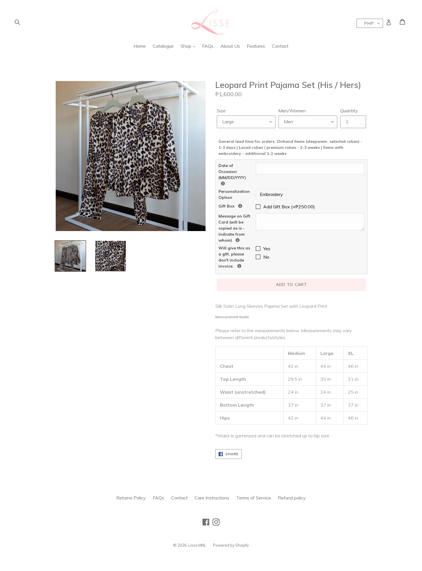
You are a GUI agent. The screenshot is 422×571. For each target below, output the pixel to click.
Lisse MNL (197, 545)
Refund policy (292, 498)
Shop (186, 46)
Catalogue (163, 46)
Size (221, 111)
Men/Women (292, 111)
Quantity (349, 111)
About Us (230, 46)
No (266, 257)
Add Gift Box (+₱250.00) (289, 206)
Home (139, 46)
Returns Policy (131, 498)
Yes (266, 248)
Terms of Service (253, 498)
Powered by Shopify (231, 545)
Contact (280, 46)
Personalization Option (234, 194)
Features (256, 46)
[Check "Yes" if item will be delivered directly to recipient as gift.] (239, 266)
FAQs (208, 46)
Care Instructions (212, 498)
